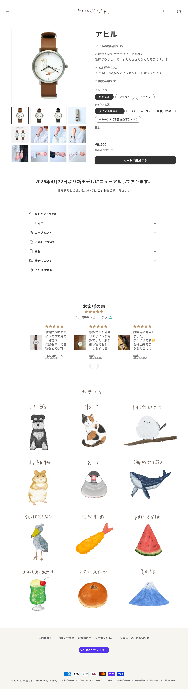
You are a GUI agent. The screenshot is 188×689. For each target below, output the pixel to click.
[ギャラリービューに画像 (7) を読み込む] (58, 134)
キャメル (104, 97)
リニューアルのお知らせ (134, 638)
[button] (8, 11)
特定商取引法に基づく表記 (163, 680)
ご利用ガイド (47, 638)
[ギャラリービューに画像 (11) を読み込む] (58, 153)
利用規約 (108, 680)
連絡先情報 (140, 680)
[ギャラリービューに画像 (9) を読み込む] (20, 153)
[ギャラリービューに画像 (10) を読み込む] (39, 153)
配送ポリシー (124, 680)
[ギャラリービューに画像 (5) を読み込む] (20, 134)
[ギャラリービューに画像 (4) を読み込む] (77, 115)
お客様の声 (84, 638)
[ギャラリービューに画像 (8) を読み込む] (77, 134)
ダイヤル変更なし (110, 111)
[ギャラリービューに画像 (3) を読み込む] (58, 115)
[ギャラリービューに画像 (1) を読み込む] (20, 115)
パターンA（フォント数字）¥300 (151, 111)
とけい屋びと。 (27, 680)
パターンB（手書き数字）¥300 (118, 119)
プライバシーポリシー (89, 680)
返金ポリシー (68, 680)
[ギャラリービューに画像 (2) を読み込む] (39, 115)
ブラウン (124, 97)
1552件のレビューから (91, 317)
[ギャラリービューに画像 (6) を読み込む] (39, 134)
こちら (101, 190)
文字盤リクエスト (106, 638)
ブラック (145, 97)
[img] (94, 311)
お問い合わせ (66, 638)
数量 (97, 127)
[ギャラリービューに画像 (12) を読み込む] (77, 153)
